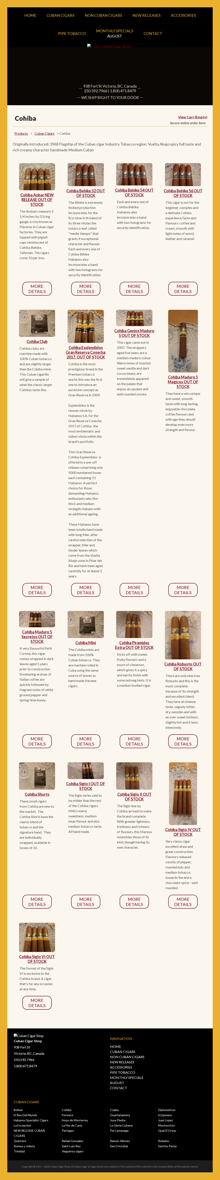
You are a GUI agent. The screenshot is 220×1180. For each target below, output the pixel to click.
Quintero (20, 1141)
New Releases (146, 15)
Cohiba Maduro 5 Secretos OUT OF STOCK (37, 637)
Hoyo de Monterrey (75, 1120)
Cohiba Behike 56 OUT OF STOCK (183, 193)
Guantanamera (120, 1115)
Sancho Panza (167, 1146)
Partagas (68, 1130)
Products (21, 133)
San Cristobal (119, 1146)
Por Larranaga (119, 1130)
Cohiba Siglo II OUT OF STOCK (134, 796)
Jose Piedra (117, 1120)
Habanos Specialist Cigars (31, 1120)
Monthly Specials (114, 33)
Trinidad (19, 1151)
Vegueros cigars (73, 1151)
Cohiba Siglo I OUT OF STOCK (85, 786)
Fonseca (67, 1115)
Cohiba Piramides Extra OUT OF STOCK (134, 645)
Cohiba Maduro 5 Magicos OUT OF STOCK (183, 382)
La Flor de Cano (72, 1125)
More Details (37, 289)
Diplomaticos (167, 1110)
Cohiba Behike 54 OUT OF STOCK (134, 192)
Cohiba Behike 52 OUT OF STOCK (85, 193)
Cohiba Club (37, 341)
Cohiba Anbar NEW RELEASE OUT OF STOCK (37, 200)
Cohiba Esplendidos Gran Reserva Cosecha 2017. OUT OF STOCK (85, 352)
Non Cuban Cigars (103, 15)
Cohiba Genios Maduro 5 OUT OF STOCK (134, 333)
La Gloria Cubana (121, 1125)
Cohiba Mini (85, 642)
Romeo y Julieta (24, 1146)
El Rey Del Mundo (25, 1115)
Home (30, 15)
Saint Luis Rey (71, 1146)
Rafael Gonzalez (72, 1141)
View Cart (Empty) (192, 117)
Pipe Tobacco (72, 33)
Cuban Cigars (60, 15)
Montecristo (166, 1125)
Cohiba (66, 1110)
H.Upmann (165, 1115)
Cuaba (114, 1110)
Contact (153, 33)
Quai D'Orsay (167, 1130)
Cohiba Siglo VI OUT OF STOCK (37, 959)
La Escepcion (22, 1125)
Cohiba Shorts (37, 794)
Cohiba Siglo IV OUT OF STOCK (183, 832)
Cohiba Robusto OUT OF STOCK (183, 666)
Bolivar (18, 1110)
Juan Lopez (165, 1120)
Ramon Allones (120, 1141)
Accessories (183, 15)
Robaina (163, 1141)
